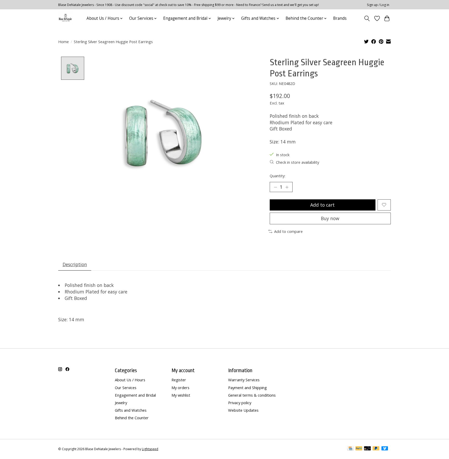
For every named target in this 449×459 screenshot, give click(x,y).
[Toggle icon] (367, 18)
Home (63, 41)
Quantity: (277, 175)
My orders (180, 387)
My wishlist (180, 395)
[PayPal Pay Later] (376, 448)
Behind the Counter (132, 417)
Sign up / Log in (378, 5)
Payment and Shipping (247, 387)
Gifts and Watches (131, 410)
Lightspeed (150, 449)
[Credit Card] (350, 448)
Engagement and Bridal (135, 395)
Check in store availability (297, 162)
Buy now (330, 218)
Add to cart (322, 205)
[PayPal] (358, 448)
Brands (340, 18)
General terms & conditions (252, 395)
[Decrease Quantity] (275, 187)
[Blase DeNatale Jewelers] (65, 18)
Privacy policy (239, 402)
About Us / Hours (130, 379)
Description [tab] (75, 264)
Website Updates (243, 410)
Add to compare (288, 231)
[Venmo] (384, 448)
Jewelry (121, 402)
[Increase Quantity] (286, 187)
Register (178, 379)
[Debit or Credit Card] (367, 448)
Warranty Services (244, 379)
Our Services (125, 387)
